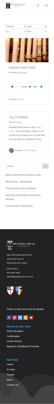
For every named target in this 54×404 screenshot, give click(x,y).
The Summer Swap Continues (20, 188)
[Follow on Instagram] (14, 317)
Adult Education (15, 331)
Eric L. (21, 99)
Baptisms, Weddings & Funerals (23, 346)
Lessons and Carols (22, 67)
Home (10, 364)
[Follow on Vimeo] (20, 317)
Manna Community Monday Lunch (23, 175)
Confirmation (13, 336)
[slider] (18, 86)
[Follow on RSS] (25, 317)
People (10, 374)
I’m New (11, 369)
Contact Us (12, 385)
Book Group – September (18, 181)
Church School (14, 341)
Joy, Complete (18, 117)
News (10, 379)
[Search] (45, 166)
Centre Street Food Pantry (19, 206)
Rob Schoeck (30, 150)
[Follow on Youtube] (31, 317)
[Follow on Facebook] (9, 317)
